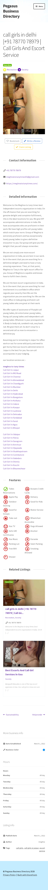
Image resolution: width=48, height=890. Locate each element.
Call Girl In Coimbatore (13, 454)
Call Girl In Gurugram (12, 441)
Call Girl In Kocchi (11, 465)
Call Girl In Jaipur (11, 370)
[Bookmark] (6, 603)
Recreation (9, 618)
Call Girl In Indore (11, 404)
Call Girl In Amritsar (12, 444)
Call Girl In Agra (10, 424)
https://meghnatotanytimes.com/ (22, 183)
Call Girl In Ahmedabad (13, 380)
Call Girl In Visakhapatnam (15, 451)
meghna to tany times (13, 366)
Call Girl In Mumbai (11, 387)
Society (18, 618)
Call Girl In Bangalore (13, 397)
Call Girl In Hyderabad (13, 393)
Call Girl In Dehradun (12, 414)
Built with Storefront (27, 875)
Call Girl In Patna (11, 437)
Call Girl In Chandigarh (13, 383)
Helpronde (37, 714)
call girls (19, 848)
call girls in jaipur (31, 848)
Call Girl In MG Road (12, 373)
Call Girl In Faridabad (12, 417)
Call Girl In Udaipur (11, 434)
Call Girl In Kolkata (11, 400)
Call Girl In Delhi (10, 390)
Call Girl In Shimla (11, 461)
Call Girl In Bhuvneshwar (14, 468)
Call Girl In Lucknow (12, 411)
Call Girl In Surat (10, 421)
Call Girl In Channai (12, 376)
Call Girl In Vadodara (12, 458)
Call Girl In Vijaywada (12, 448)
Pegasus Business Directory (11, 11)
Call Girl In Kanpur (11, 407)
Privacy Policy (9, 875)
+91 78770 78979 (13, 170)
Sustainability (12, 714)
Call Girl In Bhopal (11, 428)
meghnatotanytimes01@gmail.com (22, 177)
